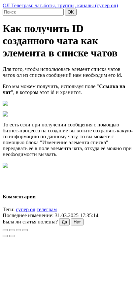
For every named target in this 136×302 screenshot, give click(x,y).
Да (64, 221)
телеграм (47, 209)
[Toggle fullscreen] (18, 230)
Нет (77, 221)
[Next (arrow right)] (12, 236)
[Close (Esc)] (5, 230)
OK (71, 12)
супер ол (25, 209)
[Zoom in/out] (25, 230)
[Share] (12, 230)
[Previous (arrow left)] (5, 236)
